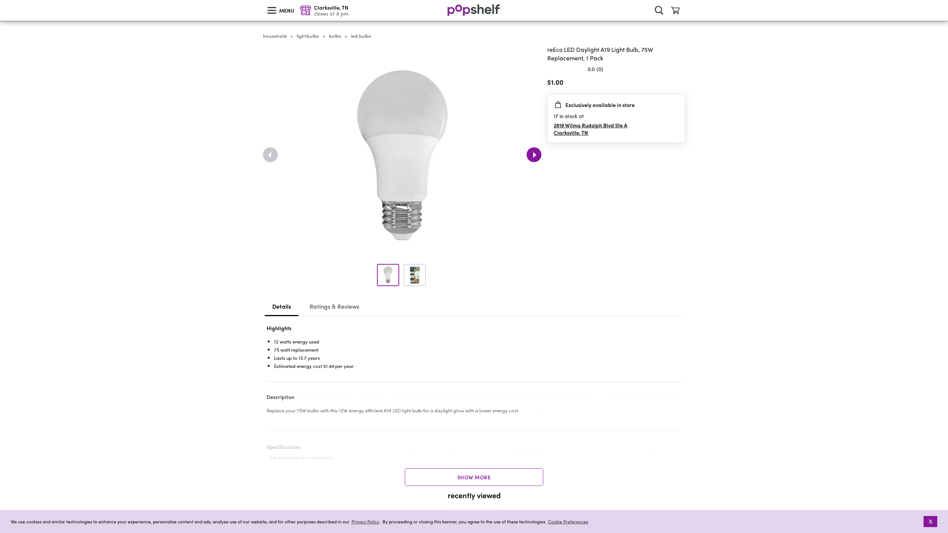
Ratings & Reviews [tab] (334, 306)
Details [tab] (281, 306)
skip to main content (3, 0)
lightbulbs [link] (308, 36)
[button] (919, 521)
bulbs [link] (335, 36)
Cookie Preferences (568, 521)
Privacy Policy (365, 522)
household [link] (275, 36)
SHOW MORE (474, 477)
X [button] (930, 521)
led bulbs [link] (361, 36)
